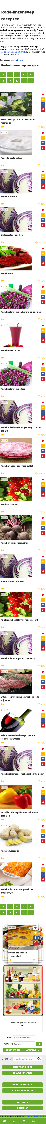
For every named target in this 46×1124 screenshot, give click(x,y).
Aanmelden (32, 1050)
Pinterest (22, 1108)
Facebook (22, 1102)
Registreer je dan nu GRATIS (13, 52)
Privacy (35, 1116)
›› (30, 80)
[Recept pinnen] (43, 109)
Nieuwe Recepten (22, 1073)
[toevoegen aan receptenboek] (43, 99)
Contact (29, 1116)
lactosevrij (19, 60)
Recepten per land (22, 1084)
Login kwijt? (13, 1050)
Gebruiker (8, 1037)
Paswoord (8, 1043)
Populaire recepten (22, 1090)
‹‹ (3, 74)
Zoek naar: (7, 1058)
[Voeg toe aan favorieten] (43, 95)
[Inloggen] (39, 1044)
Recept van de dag (23, 1067)
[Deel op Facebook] (43, 104)
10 (17, 80)
